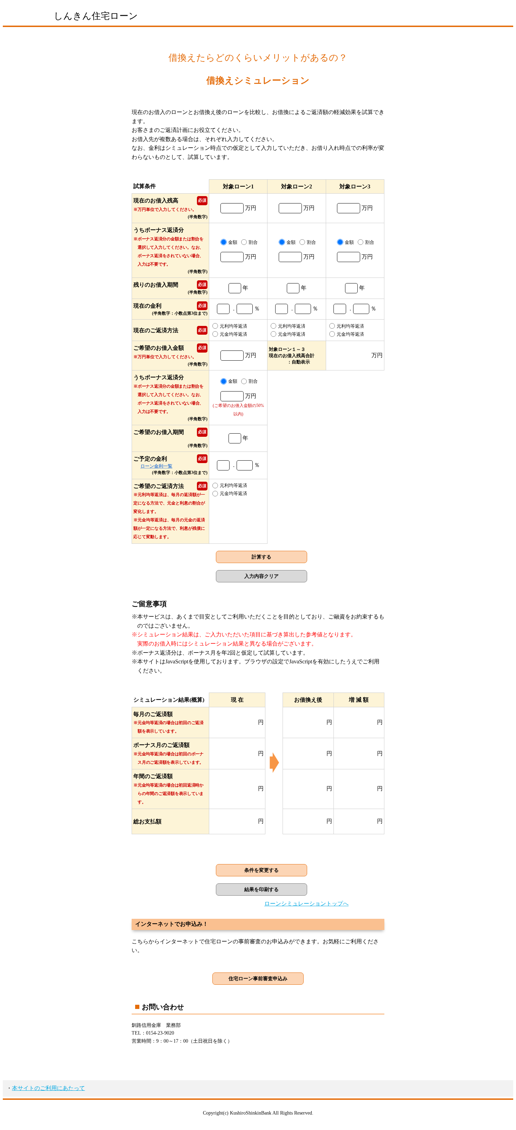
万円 (250, 257)
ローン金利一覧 (156, 466)
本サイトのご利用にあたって (48, 1088)
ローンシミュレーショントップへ (306, 904)
